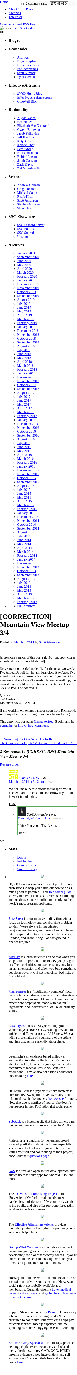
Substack (15, 1121)
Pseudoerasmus (27, 69)
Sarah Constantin (28, 160)
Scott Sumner (26, 73)
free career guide (60, 892)
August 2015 (26, 486)
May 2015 (24, 497)
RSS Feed (30, 24)
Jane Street (16, 918)
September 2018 (28, 342)
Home (4, 2)
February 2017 (27, 416)
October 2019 (26, 292)
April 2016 (24, 455)
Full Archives (26, 606)
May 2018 (24, 358)
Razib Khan (25, 196)
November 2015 (28, 474)
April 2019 (24, 315)
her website (56, 1098)
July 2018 (23, 350)
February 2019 (27, 323)
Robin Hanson (27, 156)
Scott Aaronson (27, 200)
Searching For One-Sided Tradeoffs (26, 739)
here (30, 1076)
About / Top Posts (21, 9)
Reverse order (9, 764)
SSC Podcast (26, 229)
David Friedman (28, 65)
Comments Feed (11, 24)
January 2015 (26, 513)
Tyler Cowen (26, 77)
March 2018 (25, 365)
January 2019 (26, 327)
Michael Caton (27, 192)
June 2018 (24, 354)
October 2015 (26, 478)
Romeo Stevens (28, 778)
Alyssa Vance (26, 118)
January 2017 (26, 420)
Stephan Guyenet (28, 204)
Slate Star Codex (23, 28)
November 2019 (28, 288)
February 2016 (27, 462)
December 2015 (28, 470)
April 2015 (24, 501)
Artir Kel (23, 57)
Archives (15, 13)
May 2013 (24, 590)
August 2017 (26, 393)
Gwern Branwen (28, 129)
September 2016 (28, 435)
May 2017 (24, 404)
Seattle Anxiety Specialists (26, 1343)
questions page (39, 1156)
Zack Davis (25, 164)
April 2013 (24, 594)
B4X (12, 1171)
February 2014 (27, 555)
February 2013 (27, 602)
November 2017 (28, 381)
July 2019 (23, 303)
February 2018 (27, 369)
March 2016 (25, 458)
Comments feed (27, 865)
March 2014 (25, 551)
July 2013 (23, 582)
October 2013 (26, 571)
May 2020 (24, 265)
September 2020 (28, 257)
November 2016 (28, 427)
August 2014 (26, 532)
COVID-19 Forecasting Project (36, 1194)
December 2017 (28, 377)
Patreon (53, 1312)
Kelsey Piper (25, 145)
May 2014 (24, 544)
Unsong (22, 236)
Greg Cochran (26, 189)
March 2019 (25, 319)
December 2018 (28, 330)
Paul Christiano (27, 153)
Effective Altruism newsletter (34, 1224)
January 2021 (26, 253)
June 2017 (24, 400)
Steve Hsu (24, 208)
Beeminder (24, 122)
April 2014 (24, 548)
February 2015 (27, 509)
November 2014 (28, 520)
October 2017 (26, 385)
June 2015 (24, 493)
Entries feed (25, 861)
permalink (6, 725)
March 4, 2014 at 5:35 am (35, 818)
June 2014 (24, 540)
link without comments (33, 725)
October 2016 (26, 431)
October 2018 (26, 338)
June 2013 (24, 586)
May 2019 (24, 311)
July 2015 (23, 489)
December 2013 (28, 563)
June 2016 (24, 447)
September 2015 (28, 482)
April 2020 (24, 268)
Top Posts (15, 17)
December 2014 (28, 517)
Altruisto (14, 957)
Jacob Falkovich (28, 133)
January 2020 (26, 280)
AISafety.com (18, 1026)
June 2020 (24, 261)
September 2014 (28, 528)
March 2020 (25, 272)
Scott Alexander (50, 642)
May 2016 (24, 451)
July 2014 (23, 536)
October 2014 (26, 524)
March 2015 (25, 505)
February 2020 (27, 276)
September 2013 (28, 575)
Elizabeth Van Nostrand (33, 125)
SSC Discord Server (30, 225)
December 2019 (28, 284)
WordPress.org (27, 869)
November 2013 (28, 567)
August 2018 (26, 346)
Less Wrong (25, 149)
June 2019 (24, 307)
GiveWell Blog (27, 101)
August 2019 (26, 299)
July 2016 (23, 443)
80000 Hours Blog (29, 93)
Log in (21, 857)
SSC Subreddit (27, 233)
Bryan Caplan (26, 61)
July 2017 (23, 396)
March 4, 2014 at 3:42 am (26, 781)
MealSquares (17, 991)
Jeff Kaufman (26, 137)
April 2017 (24, 408)
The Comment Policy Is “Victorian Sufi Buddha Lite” (38, 743)
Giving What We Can (23, 1247)
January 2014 (26, 559)
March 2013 (25, 598)
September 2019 (28, 296)
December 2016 (28, 424)
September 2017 (28, 389)
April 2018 (24, 362)
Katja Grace (25, 141)
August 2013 (26, 579)
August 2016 (26, 439)
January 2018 (26, 373)
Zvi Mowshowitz (28, 168)
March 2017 (25, 412)
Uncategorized (43, 721)
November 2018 (28, 334)
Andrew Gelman (28, 185)
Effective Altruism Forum (34, 97)
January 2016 (26, 466)
